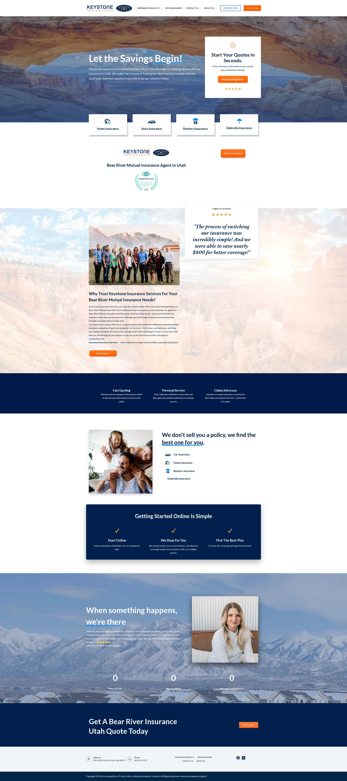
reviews (115, 645)
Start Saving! (252, 8)
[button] (233, 79)
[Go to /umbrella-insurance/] (239, 124)
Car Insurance (182, 454)
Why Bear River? (174, 8)
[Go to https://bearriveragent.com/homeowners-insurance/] (107, 124)
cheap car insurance (164, 331)
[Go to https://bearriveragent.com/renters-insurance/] (195, 124)
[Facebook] (238, 758)
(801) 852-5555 (230, 8)
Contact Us (192, 8)
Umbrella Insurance (178, 478)
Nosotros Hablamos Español (194, 776)
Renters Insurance (184, 471)
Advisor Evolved (151, 776)
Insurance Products (148, 8)
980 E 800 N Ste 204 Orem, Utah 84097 (109, 760)
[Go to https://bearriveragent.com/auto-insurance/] (151, 124)
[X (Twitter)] (243, 758)
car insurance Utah (137, 328)
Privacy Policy (124, 776)
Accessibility (110, 776)
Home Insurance (183, 462)
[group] (115, 681)
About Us (209, 8)
